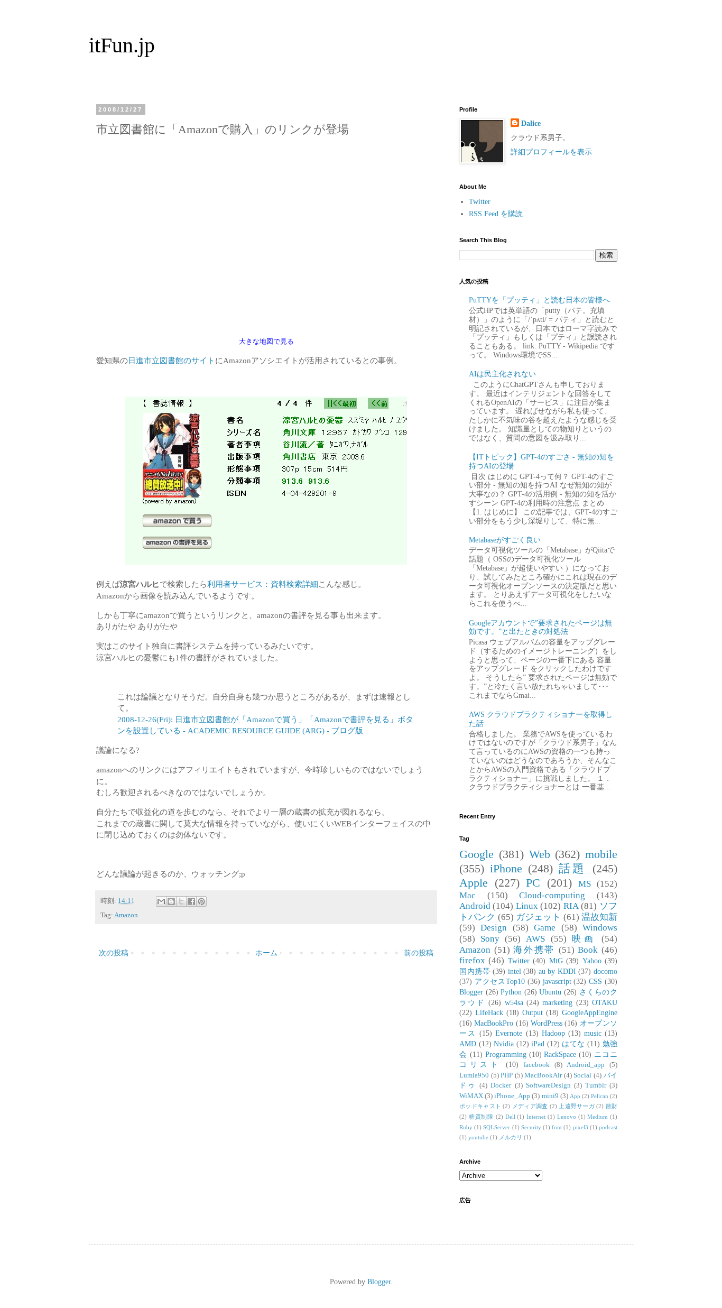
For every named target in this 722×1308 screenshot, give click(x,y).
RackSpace (560, 1054)
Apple (473, 882)
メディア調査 (530, 1106)
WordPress (546, 1023)
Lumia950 (474, 1075)
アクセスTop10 (500, 981)
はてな (573, 1044)
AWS (535, 939)
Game (545, 928)
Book (588, 950)
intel (514, 971)
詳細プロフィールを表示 (551, 152)
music (592, 1033)
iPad (537, 1044)
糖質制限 (481, 1116)
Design (493, 928)
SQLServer (496, 1127)
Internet (535, 1116)
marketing (557, 1003)
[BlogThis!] (171, 901)
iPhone (506, 868)
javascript (557, 981)
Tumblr (595, 1085)
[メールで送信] (161, 901)
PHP (507, 1075)
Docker (500, 1085)
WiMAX (471, 1096)
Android (474, 906)
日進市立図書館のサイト (171, 360)
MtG (556, 961)
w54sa (514, 1003)
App (575, 1096)
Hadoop (553, 1033)
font (557, 1127)
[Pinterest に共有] (201, 901)
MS (584, 884)
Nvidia (504, 1044)
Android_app (586, 1064)
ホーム (266, 953)
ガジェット (538, 917)
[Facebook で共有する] (191, 901)
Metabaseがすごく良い (505, 540)
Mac (467, 895)
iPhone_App (512, 1096)
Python (511, 992)
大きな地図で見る (266, 341)
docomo (605, 971)
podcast (608, 1127)
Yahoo (591, 961)
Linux (527, 906)
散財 (611, 1106)
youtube (478, 1137)
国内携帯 (474, 971)
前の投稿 (418, 953)
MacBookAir (543, 1075)
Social (582, 1075)
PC (533, 882)
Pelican (599, 1096)
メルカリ (510, 1137)
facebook (536, 1064)
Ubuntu (550, 992)
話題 (573, 868)
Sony (489, 939)
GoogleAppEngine (589, 1013)
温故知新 (599, 917)
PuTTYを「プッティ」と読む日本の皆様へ (539, 300)
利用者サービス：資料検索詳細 (262, 583)
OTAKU (604, 1003)
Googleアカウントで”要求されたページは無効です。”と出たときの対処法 (540, 627)
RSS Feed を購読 (496, 214)
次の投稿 (113, 953)
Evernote (508, 1033)
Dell (510, 1116)
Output (532, 1013)
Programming (505, 1054)
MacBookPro (493, 1023)
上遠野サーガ (577, 1106)
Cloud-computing (552, 895)
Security (531, 1127)
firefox (472, 960)
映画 (584, 939)
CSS (595, 981)
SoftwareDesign (548, 1085)
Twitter (479, 202)
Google (476, 854)
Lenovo (566, 1116)
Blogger (471, 992)
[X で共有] (181, 901)
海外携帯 (534, 950)
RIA (571, 906)
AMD (467, 1044)
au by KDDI (557, 971)
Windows (599, 928)
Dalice (531, 123)
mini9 (550, 1096)
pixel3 (580, 1127)
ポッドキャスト (480, 1106)
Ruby (466, 1127)
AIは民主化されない (502, 374)
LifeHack (489, 1013)
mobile (601, 854)
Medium (597, 1116)
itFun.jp (122, 45)
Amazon (126, 915)
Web (539, 854)
